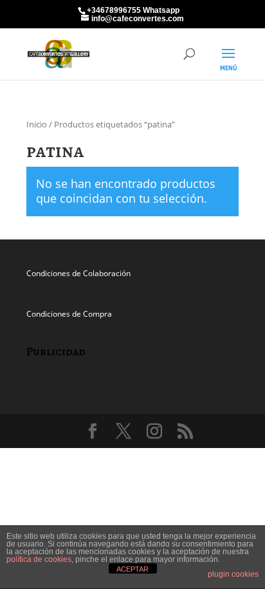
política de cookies (38, 559)
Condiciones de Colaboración (78, 273)
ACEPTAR (132, 569)
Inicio (36, 124)
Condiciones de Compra (69, 313)
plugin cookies (233, 574)
